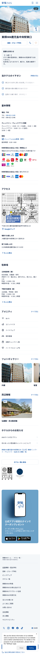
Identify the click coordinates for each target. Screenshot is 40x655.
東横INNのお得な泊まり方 (11, 587)
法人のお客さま (7, 600)
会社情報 (5, 612)
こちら (21, 529)
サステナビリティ (8, 620)
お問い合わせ (7, 607)
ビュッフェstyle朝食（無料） (15, 139)
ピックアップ (7, 575)
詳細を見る (34, 76)
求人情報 (5, 616)
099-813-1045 (10, 115)
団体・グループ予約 (14, 43)
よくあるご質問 (7, 603)
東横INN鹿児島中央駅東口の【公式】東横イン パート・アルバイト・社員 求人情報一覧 (19, 451)
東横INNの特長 (7, 584)
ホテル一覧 (17, 558)
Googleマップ (10, 229)
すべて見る (34, 311)
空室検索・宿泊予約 (9, 567)
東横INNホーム (6, 558)
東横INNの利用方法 (9, 595)
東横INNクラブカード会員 (11, 591)
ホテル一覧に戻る (20, 462)
